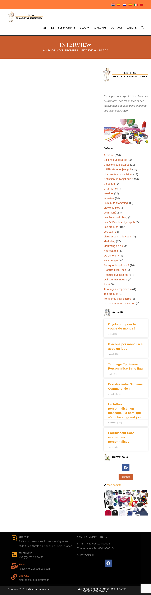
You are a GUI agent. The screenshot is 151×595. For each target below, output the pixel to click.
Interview (109, 198)
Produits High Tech (115, 269)
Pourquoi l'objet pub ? (116, 265)
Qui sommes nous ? (115, 279)
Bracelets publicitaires (116, 164)
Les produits (111, 226)
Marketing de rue (114, 246)
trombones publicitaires (117, 298)
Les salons (110, 231)
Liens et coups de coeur (118, 236)
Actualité (109, 155)
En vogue (109, 183)
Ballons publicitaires (115, 159)
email (22, 564)
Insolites (108, 193)
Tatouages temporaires (117, 289)
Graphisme (110, 188)
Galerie (96, 589)
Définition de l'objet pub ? (118, 179)
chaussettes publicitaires (118, 174)
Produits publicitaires (116, 274)
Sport (107, 284)
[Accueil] (43, 50)
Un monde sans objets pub (119, 303)
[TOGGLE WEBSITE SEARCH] (142, 27)
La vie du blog (112, 207)
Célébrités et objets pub (118, 169)
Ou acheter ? (111, 255)
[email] (14, 566)
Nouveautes (111, 250)
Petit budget (111, 260)
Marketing (109, 241)
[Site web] (14, 577)
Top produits (111, 293)
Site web (24, 575)
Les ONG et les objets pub (119, 222)
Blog (86, 589)
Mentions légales (114, 589)
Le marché (110, 212)
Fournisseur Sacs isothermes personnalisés (121, 437)
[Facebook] (125, 467)
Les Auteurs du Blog (115, 217)
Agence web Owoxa (95, 591)
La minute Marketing (116, 203)
